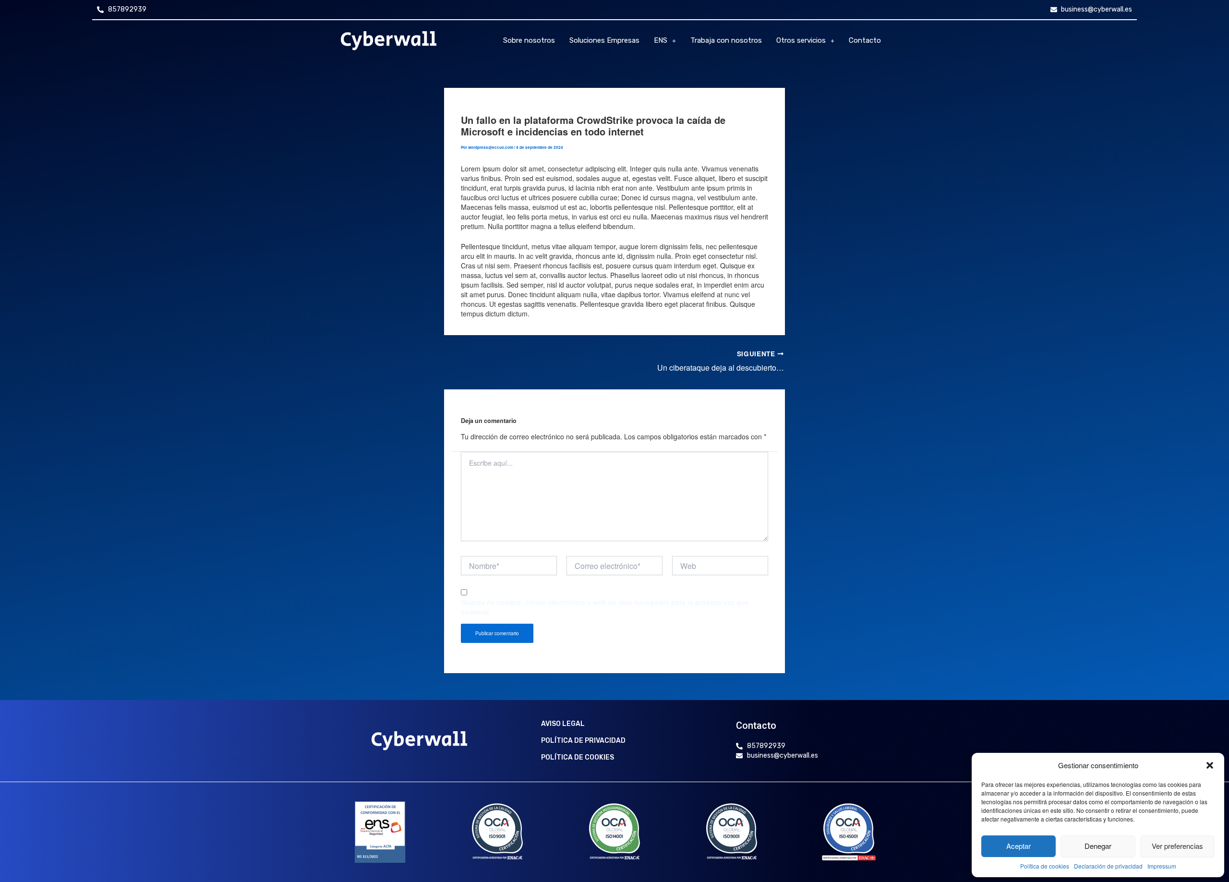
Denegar (1097, 846)
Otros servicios (801, 40)
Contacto (865, 40)
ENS (660, 40)
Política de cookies (1044, 866)
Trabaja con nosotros (726, 40)
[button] (1210, 765)
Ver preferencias (1177, 846)
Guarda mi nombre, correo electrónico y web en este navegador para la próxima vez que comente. (605, 606)
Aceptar (1018, 846)
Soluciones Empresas (604, 40)
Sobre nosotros (529, 40)
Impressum (1161, 866)
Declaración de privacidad (1108, 866)
